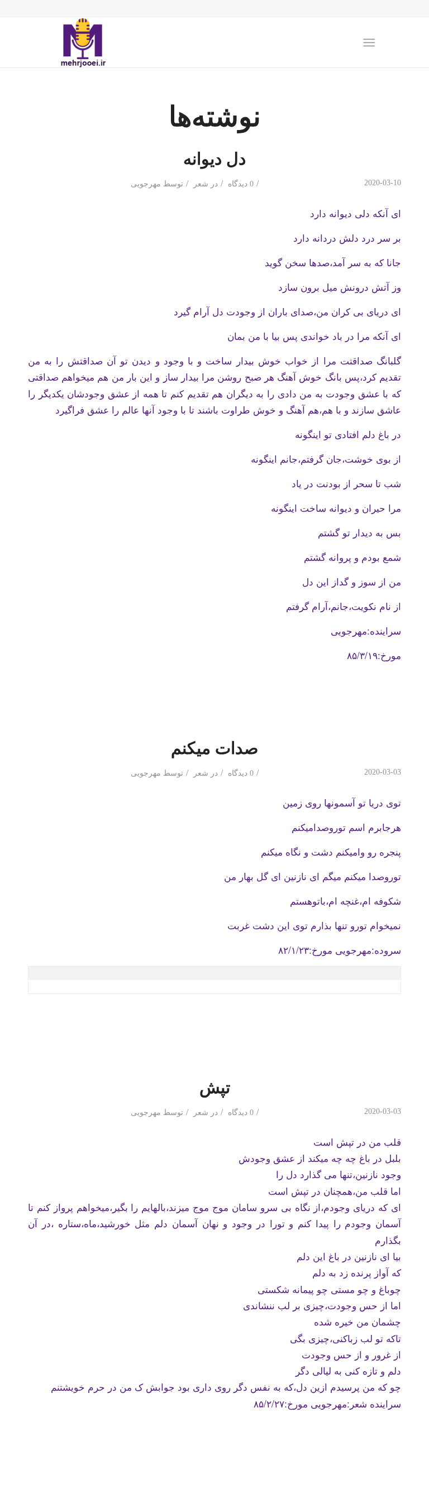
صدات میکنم (214, 747)
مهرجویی (146, 184)
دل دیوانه (214, 158)
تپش (214, 1086)
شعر (200, 184)
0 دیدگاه (240, 184)
